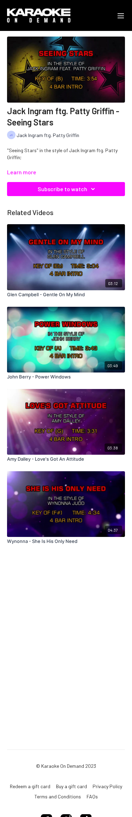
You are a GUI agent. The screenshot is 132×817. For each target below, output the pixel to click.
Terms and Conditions (57, 796)
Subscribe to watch (62, 189)
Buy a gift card (71, 786)
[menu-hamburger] (121, 15)
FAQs (92, 796)
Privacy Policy (107, 786)
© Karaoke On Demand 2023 (66, 766)
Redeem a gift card (30, 786)
